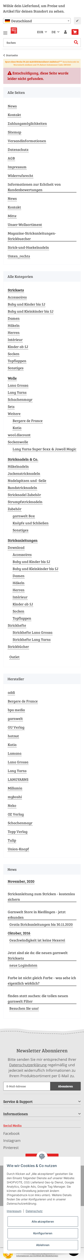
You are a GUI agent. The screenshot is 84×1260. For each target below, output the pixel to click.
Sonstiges (15, 367)
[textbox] (37, 20)
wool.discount (19, 434)
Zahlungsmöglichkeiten (27, 123)
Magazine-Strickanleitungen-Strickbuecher (32, 236)
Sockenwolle (18, 441)
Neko (12, 805)
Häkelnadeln (18, 466)
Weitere (14, 413)
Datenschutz (18, 149)
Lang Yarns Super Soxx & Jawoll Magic (44, 448)
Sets (11, 406)
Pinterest (11, 1147)
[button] (65, 32)
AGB (11, 158)
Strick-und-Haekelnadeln (28, 247)
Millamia (15, 788)
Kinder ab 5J (18, 346)
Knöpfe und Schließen (31, 523)
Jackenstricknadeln (24, 473)
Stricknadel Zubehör (24, 494)
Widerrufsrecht (20, 175)
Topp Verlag (18, 831)
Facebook (11, 1133)
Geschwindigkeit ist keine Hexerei (37, 940)
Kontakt (14, 114)
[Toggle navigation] (5, 31)
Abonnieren (65, 1086)
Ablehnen (43, 1245)
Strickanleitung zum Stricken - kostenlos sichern (41, 896)
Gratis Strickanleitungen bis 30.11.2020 (41, 924)
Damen (14, 318)
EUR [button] (40, 32)
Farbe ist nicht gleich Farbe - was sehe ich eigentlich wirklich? (42, 980)
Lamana (14, 753)
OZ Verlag (16, 814)
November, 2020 (21, 881)
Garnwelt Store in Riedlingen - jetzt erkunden (37, 914)
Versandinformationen (27, 140)
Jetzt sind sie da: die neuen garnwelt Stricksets (38, 955)
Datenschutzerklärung (28, 1064)
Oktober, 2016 (19, 933)
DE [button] (54, 32)
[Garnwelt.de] (14, 30)
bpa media (16, 709)
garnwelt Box (24, 515)
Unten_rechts (19, 256)
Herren (14, 332)
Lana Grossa (18, 385)
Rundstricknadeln (22, 487)
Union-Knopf (18, 848)
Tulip (12, 840)
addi (11, 692)
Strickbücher (18, 646)
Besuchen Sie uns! (24, 1008)
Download (16, 547)
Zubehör (14, 508)
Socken (13, 353)
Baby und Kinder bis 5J (26, 304)
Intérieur (15, 339)
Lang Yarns (17, 392)
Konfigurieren (42, 1233)
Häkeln (14, 325)
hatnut (13, 735)
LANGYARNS (18, 779)
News (12, 106)
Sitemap (14, 132)
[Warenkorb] (75, 32)
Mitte (12, 215)
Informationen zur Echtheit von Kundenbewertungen (34, 187)
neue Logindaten (23, 965)
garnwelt (15, 718)
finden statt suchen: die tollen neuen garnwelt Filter (38, 998)
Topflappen (17, 360)
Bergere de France (28, 420)
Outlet (14, 656)
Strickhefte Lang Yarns (32, 639)
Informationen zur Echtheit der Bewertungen (37, 1256)
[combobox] (37, 21)
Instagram (12, 1140)
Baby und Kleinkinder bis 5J (30, 311)
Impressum (17, 166)
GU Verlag (16, 727)
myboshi (15, 796)
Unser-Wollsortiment (25, 224)
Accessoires (17, 297)
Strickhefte (17, 625)
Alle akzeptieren (43, 1221)
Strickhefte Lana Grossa (32, 632)
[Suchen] (76, 42)
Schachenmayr (20, 399)
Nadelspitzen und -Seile (27, 480)
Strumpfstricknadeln (25, 501)
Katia (17, 427)
